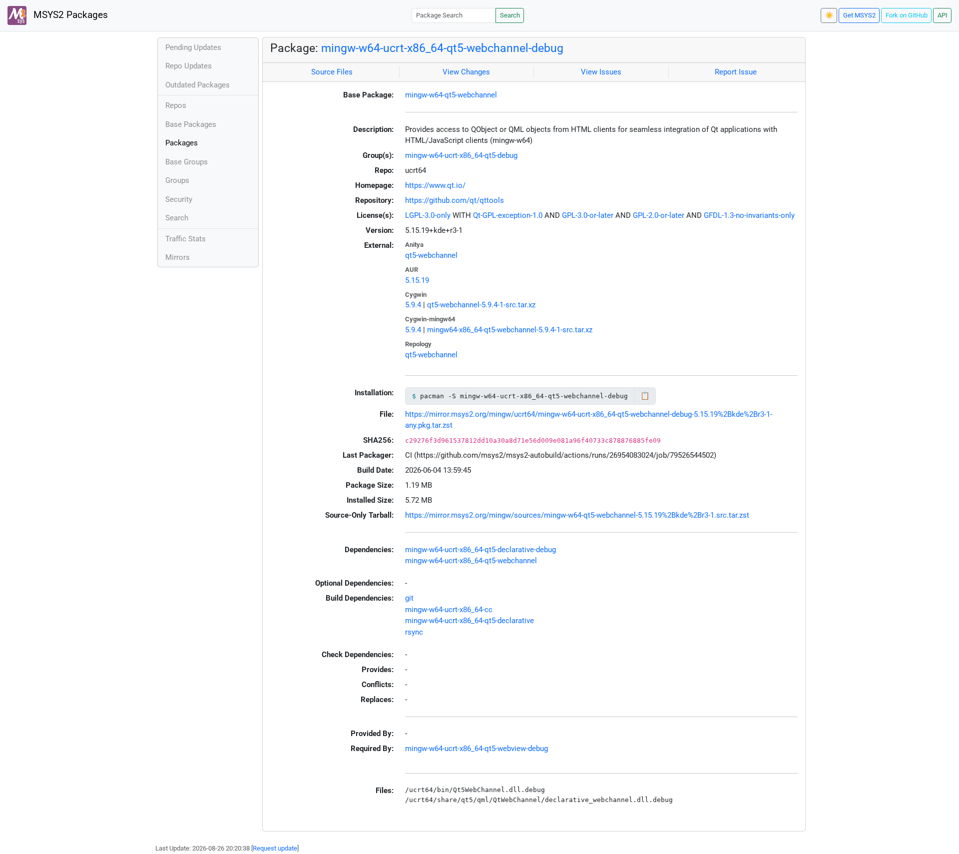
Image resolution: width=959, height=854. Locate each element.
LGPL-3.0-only (428, 215)
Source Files (332, 71)
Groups (177, 180)
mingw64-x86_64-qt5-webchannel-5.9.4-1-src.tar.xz (509, 329)
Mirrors (177, 257)
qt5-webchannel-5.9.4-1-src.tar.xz (481, 304)
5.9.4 (413, 304)
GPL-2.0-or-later (658, 215)
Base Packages (190, 124)
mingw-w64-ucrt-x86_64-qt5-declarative (469, 620)
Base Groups (186, 161)
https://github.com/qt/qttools (454, 200)
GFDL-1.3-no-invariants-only (749, 215)
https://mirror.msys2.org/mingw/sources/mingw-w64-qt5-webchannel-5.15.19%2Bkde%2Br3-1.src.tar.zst (577, 515)
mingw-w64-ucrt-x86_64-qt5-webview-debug (476, 748)
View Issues (601, 71)
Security (178, 199)
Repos (175, 105)
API (943, 15)
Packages (181, 142)
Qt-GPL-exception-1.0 (507, 215)
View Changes (466, 71)
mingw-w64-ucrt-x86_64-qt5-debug (461, 155)
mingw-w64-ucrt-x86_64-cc (448, 609)
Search (510, 15)
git (409, 598)
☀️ (829, 15)
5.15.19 (417, 280)
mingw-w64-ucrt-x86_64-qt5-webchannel (471, 560)
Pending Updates (193, 47)
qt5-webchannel (431, 255)
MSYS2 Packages (69, 14)
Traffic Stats (185, 238)
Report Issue (736, 71)
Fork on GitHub (907, 15)
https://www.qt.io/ (435, 185)
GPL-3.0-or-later (587, 215)
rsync (414, 632)
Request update (275, 848)
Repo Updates (188, 65)
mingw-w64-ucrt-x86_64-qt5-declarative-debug (480, 549)
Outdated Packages (197, 84)
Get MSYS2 (859, 15)
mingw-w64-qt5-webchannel (451, 94)
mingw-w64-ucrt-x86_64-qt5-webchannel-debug (442, 47)
